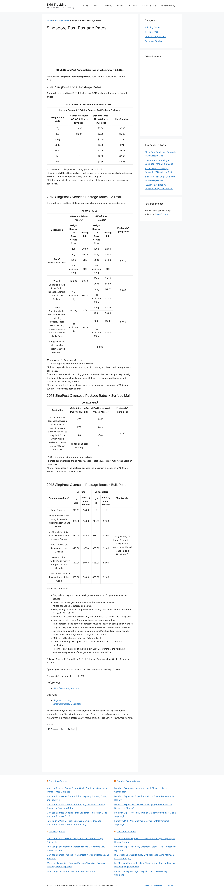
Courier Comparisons (155, 36)
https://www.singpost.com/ (66, 688)
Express (96, 6)
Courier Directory (168, 6)
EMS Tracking (56, 4)
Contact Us (158, 885)
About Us (148, 885)
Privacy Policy (171, 885)
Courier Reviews (149, 6)
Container (133, 6)
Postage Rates (62, 20)
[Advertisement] (90, 51)
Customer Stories (153, 41)
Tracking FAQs (152, 32)
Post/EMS (108, 6)
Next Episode (161, 214)
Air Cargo (121, 6)
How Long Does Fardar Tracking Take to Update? (71, 871)
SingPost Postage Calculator (67, 704)
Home (85, 6)
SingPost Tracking (62, 700)
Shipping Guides (153, 27)
